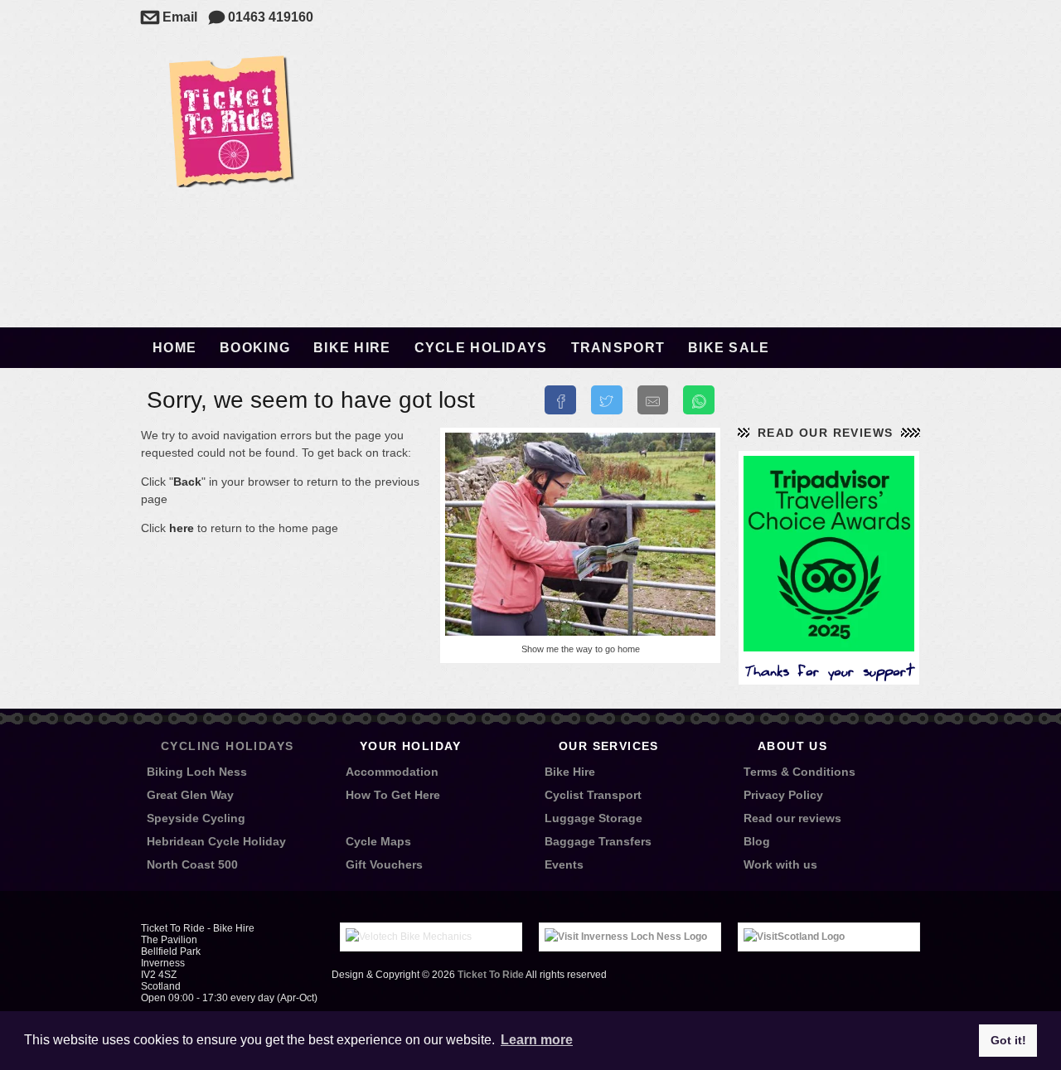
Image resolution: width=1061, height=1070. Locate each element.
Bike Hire (352, 348)
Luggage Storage (593, 818)
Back (187, 481)
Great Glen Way (190, 794)
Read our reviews (825, 432)
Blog (757, 841)
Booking (255, 348)
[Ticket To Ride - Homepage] (230, 183)
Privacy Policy (783, 794)
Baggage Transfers (598, 841)
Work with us (780, 864)
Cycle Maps (378, 841)
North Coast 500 (192, 864)
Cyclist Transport (593, 794)
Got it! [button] (1008, 1040)
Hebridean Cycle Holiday (216, 841)
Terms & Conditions (799, 771)
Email (169, 17)
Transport (618, 348)
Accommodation (392, 771)
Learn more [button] (537, 1040)
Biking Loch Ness (197, 771)
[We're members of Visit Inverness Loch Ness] (626, 936)
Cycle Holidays (481, 348)
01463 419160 (261, 17)
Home (174, 348)
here (181, 528)
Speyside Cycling (196, 818)
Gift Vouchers (384, 864)
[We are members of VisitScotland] (794, 936)
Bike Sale (729, 348)
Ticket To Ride (491, 974)
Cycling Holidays (227, 746)
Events (564, 864)
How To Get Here (393, 794)
